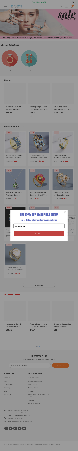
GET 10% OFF (39, 234)
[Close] (65, 212)
